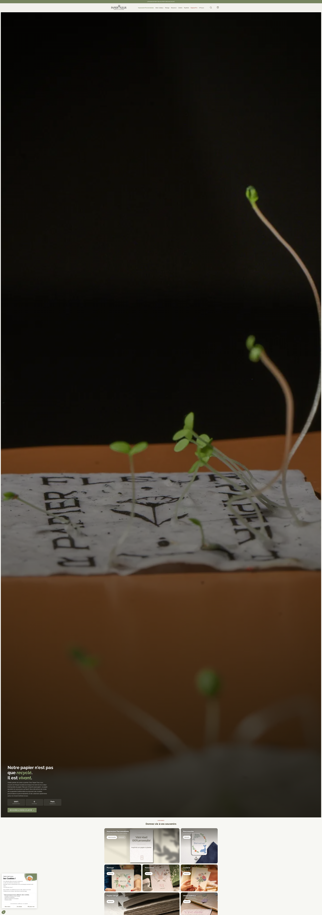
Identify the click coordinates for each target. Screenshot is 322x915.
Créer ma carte (112, 837)
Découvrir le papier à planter (21, 810)
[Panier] (218, 7)
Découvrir (121, 837)
